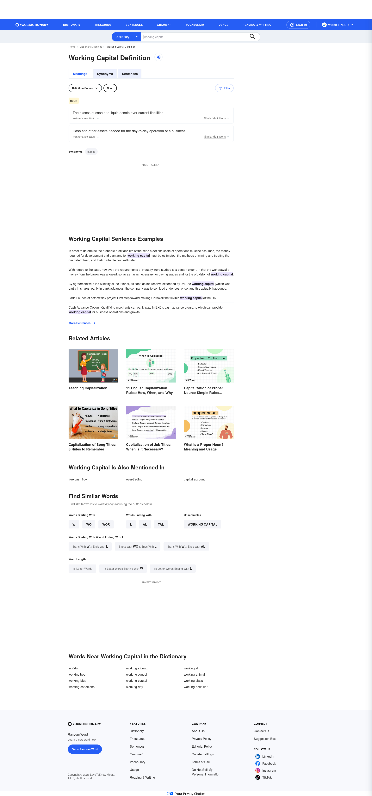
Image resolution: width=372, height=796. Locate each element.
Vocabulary (137, 762)
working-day (134, 686)
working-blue (77, 680)
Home (72, 46)
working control (136, 674)
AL (145, 524)
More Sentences (79, 323)
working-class (193, 680)
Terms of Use (201, 762)
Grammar (136, 754)
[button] (298, 25)
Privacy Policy (201, 738)
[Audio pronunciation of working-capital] (158, 57)
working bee (77, 674)
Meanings (80, 73)
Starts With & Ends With (90, 546)
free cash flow (78, 479)
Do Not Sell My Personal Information (206, 771)
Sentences (130, 73)
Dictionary (122, 36)
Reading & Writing (142, 777)
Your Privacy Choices (190, 794)
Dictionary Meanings (91, 46)
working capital (202, 524)
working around (136, 668)
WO (88, 524)
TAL (161, 524)
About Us (198, 731)
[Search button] (254, 37)
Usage (134, 769)
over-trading (134, 479)
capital (91, 152)
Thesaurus (137, 738)
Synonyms (105, 73)
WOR (106, 524)
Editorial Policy (202, 746)
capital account (194, 479)
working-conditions (82, 686)
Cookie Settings (203, 754)
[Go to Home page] (32, 25)
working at (191, 668)
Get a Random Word (85, 749)
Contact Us (261, 731)
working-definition (196, 686)
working (74, 668)
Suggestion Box (265, 738)
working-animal (194, 674)
